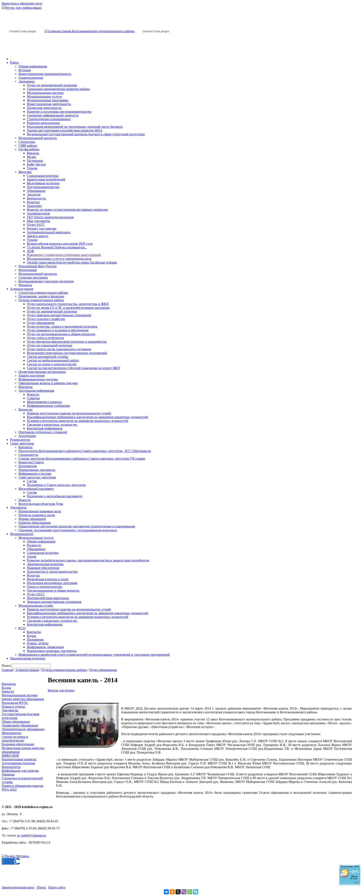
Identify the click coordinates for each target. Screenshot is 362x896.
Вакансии (25, 409)
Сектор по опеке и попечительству (52, 364)
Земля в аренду (37, 236)
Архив (31, 556)
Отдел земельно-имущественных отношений (59, 315)
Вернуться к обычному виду (22, 3)
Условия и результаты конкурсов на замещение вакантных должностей (77, 421)
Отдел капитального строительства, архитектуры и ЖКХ (68, 304)
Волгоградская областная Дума (40, 504)
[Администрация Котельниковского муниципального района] (23, 51)
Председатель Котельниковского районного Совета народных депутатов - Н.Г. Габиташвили (84, 451)
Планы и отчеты (13, 706)
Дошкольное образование (20, 725)
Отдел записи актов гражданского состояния (59, 349)
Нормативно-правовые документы (51, 651)
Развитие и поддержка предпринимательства (59, 111)
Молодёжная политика (43, 183)
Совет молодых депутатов (37, 477)
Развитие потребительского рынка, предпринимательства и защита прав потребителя (88, 560)
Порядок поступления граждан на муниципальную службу (69, 413)
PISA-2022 (9, 789)
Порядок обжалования (34, 522)
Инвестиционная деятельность (49, 104)
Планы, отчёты (37, 643)
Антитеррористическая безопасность (18, 765)
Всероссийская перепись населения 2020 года (59, 243)
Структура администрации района (43, 292)
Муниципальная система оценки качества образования (23, 697)
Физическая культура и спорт (48, 579)
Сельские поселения (33, 277)
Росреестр (34, 545)
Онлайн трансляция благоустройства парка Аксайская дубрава (72, 262)
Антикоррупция (38, 213)
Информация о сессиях (34, 473)
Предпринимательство (43, 187)
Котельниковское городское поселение (46, 281)
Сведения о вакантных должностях (52, 424)
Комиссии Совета (31, 462)
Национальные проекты (19, 759)
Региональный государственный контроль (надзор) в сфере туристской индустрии (86, 134)
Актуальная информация (36, 390)
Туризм (32, 168)
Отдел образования (40, 323)
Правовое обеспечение (43, 568)
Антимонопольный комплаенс (49, 232)
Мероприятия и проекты (44, 402)
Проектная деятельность (44, 108)
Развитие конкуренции (43, 123)
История (24, 70)
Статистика (26, 142)
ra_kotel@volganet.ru (31, 835)
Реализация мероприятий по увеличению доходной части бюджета (75, 126)
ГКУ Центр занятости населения (50, 217)
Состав (32, 481)
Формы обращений (32, 519)
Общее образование (16, 721)
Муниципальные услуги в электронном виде (59, 258)
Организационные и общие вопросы (53, 590)
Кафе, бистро (36, 164)
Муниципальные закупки (45, 92)
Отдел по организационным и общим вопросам (61, 334)
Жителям (24, 172)
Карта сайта (56, 887)
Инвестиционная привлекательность (44, 74)
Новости (33, 394)
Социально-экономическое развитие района (58, 89)
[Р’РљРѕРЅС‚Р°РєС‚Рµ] (166, 891)
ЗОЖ (30, 251)
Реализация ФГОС (15, 703)
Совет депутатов (22, 443)
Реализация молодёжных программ (52, 583)
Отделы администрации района (41, 300)
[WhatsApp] (189, 891)
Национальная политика (27, 658)
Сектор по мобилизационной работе (53, 360)
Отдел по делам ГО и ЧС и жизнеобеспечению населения (68, 307)
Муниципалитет (22, 534)
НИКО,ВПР (10, 755)
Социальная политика (42, 175)
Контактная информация (44, 428)
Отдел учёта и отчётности (45, 338)
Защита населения (31, 375)
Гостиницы (35, 160)
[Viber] (183, 891)
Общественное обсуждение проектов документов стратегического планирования (76, 526)
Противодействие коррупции (48, 598)
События (33, 398)
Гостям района (28, 149)
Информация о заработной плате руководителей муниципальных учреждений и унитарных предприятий (94, 654)
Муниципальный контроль (37, 138)
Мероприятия (11, 733)
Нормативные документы (36, 470)
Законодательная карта (18, 887)
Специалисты (28, 454)
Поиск (41, 887)
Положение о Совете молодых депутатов (56, 485)
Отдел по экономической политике (52, 85)
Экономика (26, 81)
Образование (36, 191)
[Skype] (195, 891)
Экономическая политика (45, 564)
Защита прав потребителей (46, 179)
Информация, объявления (45, 647)
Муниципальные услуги (44, 96)
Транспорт (34, 206)
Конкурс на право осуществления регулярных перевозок (67, 209)
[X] (178, 891)
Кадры (31, 635)
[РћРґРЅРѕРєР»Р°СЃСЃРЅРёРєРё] (172, 891)
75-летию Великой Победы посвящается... (57, 247)
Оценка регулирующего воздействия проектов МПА (64, 130)
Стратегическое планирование (49, 119)
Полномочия (27, 466)
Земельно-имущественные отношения (54, 602)
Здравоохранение (30, 77)
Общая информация (32, 66)
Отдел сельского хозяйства (46, 319)
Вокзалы (33, 153)
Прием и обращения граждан (22, 785)
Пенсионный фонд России (37, 266)
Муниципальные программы (47, 100)
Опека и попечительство (44, 586)
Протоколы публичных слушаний (42, 432)
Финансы (25, 285)
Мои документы (38, 221)
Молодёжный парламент (36, 488)
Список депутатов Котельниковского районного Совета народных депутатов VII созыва (81, 458)
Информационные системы (38, 379)
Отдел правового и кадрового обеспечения (57, 330)
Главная (7, 670)
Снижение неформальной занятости (53, 115)
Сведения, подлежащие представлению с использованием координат (67, 530)
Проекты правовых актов (36, 515)
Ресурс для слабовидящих (23, 7)
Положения (35, 639)
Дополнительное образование (23, 729)
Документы (18, 507)
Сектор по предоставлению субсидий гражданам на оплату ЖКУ (73, 368)
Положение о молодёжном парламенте (54, 496)
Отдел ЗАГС (36, 224)
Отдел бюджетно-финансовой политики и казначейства (67, 341)
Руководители (20, 439)
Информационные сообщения (48, 405)
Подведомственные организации (42, 372)
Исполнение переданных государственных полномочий (67, 353)
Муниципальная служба (35, 605)
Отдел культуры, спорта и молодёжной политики (62, 326)
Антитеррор (27, 436)
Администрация (21, 289)
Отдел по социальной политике (49, 345)
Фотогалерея (27, 270)
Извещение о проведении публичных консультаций (64, 255)
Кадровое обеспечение (18, 744)
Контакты (25, 387)
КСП (22, 628)
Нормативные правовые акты (39, 511)
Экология (33, 194)
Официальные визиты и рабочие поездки (48, 383)
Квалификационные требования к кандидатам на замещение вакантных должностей (87, 417)
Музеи (31, 157)
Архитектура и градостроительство (52, 571)
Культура (33, 202)
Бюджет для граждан (41, 228)
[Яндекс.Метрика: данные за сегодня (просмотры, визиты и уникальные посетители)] (15, 856)
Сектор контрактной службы (47, 356)
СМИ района (27, 145)
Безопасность (36, 198)
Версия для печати (61, 690)
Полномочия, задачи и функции (41, 296)
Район (14, 62)
